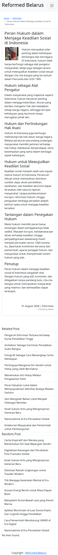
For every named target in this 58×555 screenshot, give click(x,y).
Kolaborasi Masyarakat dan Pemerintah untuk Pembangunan (27, 427)
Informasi (17, 18)
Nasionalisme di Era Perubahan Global (26, 419)
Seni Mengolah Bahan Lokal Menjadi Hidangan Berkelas (25, 400)
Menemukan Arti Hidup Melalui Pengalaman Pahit (22, 377)
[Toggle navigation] (51, 5)
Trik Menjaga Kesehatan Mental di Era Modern (26, 482)
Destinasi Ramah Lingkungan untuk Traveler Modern (25, 472)
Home (6, 18)
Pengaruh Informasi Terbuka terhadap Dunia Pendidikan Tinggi (27, 337)
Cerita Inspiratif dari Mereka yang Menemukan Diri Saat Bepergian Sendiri (27, 442)
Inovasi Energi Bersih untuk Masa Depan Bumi (28, 492)
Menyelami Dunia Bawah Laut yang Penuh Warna (29, 502)
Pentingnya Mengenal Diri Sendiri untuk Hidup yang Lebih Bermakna (27, 367)
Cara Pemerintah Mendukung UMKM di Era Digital (27, 522)
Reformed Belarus (35, 553)
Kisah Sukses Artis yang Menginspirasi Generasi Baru (26, 410)
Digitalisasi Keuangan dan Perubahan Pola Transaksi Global (26, 452)
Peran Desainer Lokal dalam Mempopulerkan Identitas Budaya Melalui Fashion (29, 389)
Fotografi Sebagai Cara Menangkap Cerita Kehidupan (29, 357)
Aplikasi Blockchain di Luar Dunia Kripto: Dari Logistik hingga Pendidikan (27, 512)
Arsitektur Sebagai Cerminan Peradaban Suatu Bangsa (28, 347)
